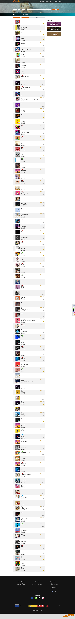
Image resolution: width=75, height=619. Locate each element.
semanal (21, 17)
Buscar (56, 9)
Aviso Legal (21, 583)
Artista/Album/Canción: (31, 7)
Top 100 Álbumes (22, 12)
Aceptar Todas (71, 615)
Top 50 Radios (41, 12)
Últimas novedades (54, 581)
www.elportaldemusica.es (5, 614)
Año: (13, 7)
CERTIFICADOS (47, 1)
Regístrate (60, 1)
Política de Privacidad (21, 581)
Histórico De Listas (53, 12)
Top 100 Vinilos (35, 12)
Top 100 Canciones (29, 12)
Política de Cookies (21, 584)
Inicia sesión (56, 1)
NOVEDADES (42, 1)
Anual (37, 17)
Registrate (37, 581)
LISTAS (51, 1)
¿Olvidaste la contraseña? (37, 584)
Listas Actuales (54, 588)
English (54, 591)
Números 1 (46, 12)
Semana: (19, 7)
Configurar (65, 615)
